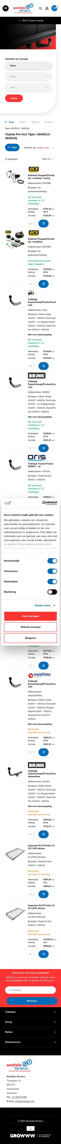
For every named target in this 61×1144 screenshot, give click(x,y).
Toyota (34, 122)
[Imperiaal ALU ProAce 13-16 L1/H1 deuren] (15, 871)
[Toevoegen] (43, 223)
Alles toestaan (30, 616)
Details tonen (42, 605)
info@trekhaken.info (24, 1101)
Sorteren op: (30, 147)
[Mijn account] (46, 8)
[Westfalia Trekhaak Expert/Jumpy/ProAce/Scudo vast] (15, 714)
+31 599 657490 (19, 1097)
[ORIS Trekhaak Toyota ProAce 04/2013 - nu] (15, 483)
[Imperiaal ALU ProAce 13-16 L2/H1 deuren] (15, 931)
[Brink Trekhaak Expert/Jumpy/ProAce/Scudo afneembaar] (15, 800)
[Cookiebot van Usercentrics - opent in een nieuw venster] (43, 503)
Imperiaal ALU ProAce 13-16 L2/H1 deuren (41, 907)
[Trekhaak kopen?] (23, 8)
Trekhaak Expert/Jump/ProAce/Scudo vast (42, 302)
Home (22, 122)
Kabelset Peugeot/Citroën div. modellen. (41, 240)
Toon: (44, 159)
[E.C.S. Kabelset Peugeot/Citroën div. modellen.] (15, 257)
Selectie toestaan (31, 627)
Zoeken (14, 98)
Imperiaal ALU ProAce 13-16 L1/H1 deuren (41, 847)
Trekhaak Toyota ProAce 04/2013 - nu (40, 465)
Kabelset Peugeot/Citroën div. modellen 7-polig (41, 176)
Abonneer (32, 1001)
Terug (11, 122)
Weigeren (30, 638)
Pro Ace (47, 122)
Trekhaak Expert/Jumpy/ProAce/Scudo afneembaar (42, 774)
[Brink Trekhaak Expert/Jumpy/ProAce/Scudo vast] (15, 411)
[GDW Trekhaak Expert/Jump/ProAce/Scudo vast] (15, 329)
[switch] (52, 571)
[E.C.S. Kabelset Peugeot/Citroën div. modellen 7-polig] (15, 195)
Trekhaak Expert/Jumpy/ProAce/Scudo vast (42, 384)
